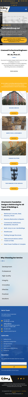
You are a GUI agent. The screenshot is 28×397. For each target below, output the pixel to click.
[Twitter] (14, 5)
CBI (22, 393)
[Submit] (14, 366)
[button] (26, 9)
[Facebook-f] (12, 5)
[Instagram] (16, 5)
